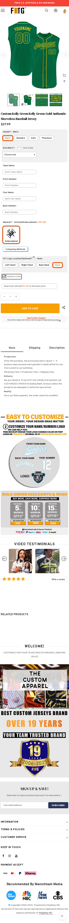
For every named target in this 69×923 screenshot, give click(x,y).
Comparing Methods (15, 249)
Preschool (47, 138)
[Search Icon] (46, 10)
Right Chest (27, 265)
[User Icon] (56, 10)
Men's (8, 138)
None (57, 265)
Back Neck (44, 265)
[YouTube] (18, 856)
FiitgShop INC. (46, 913)
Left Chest (10, 265)
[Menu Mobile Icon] (3, 10)
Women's (20, 138)
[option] (34, 55)
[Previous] (4, 55)
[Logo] (18, 10)
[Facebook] (5, 856)
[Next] (65, 55)
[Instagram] (11, 856)
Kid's (33, 138)
